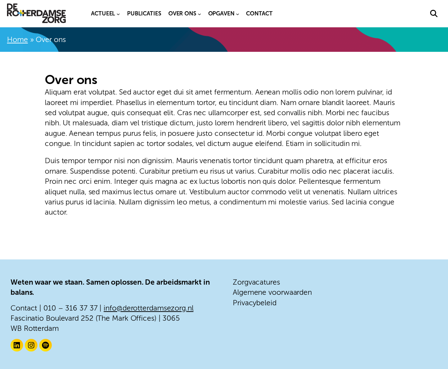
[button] (434, 13)
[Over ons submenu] (199, 13)
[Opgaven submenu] (237, 13)
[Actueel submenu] (118, 13)
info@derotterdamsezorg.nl (149, 308)
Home (17, 39)
